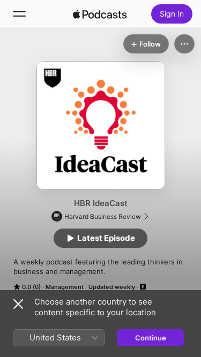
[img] (100, 14)
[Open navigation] (19, 14)
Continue (150, 337)
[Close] (18, 304)
